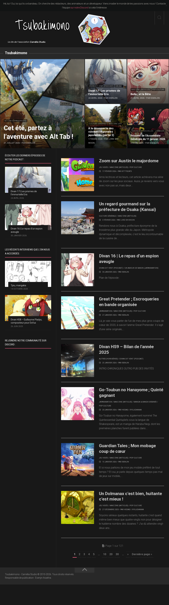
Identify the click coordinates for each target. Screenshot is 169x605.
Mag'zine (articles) (140, 89)
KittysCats (127, 171)
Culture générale (98, 124)
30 (117, 554)
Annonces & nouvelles (142, 131)
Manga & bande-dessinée (145, 402)
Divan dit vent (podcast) (101, 86)
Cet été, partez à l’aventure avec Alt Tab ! (23, 61)
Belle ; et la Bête (136, 61)
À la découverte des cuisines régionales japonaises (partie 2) (103, 107)
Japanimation (105, 311)
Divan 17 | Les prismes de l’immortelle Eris (99, 63)
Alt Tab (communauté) (15, 121)
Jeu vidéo (103, 167)
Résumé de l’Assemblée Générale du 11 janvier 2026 (146, 107)
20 (110, 554)
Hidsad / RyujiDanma (132, 410)
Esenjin (125, 272)
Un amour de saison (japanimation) (141, 268)
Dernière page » (142, 554)
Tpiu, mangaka (18, 285)
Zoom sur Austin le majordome (128, 160)
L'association (161, 131)
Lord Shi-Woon (128, 220)
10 (104, 554)
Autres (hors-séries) (108, 359)
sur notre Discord (79, 7)
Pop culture (158, 89)
